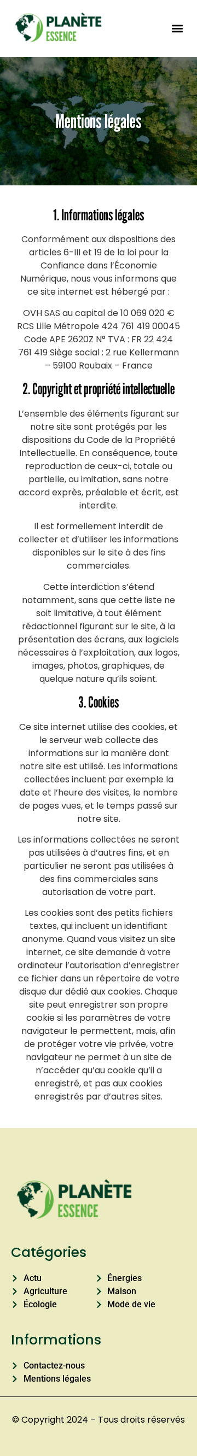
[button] (177, 28)
